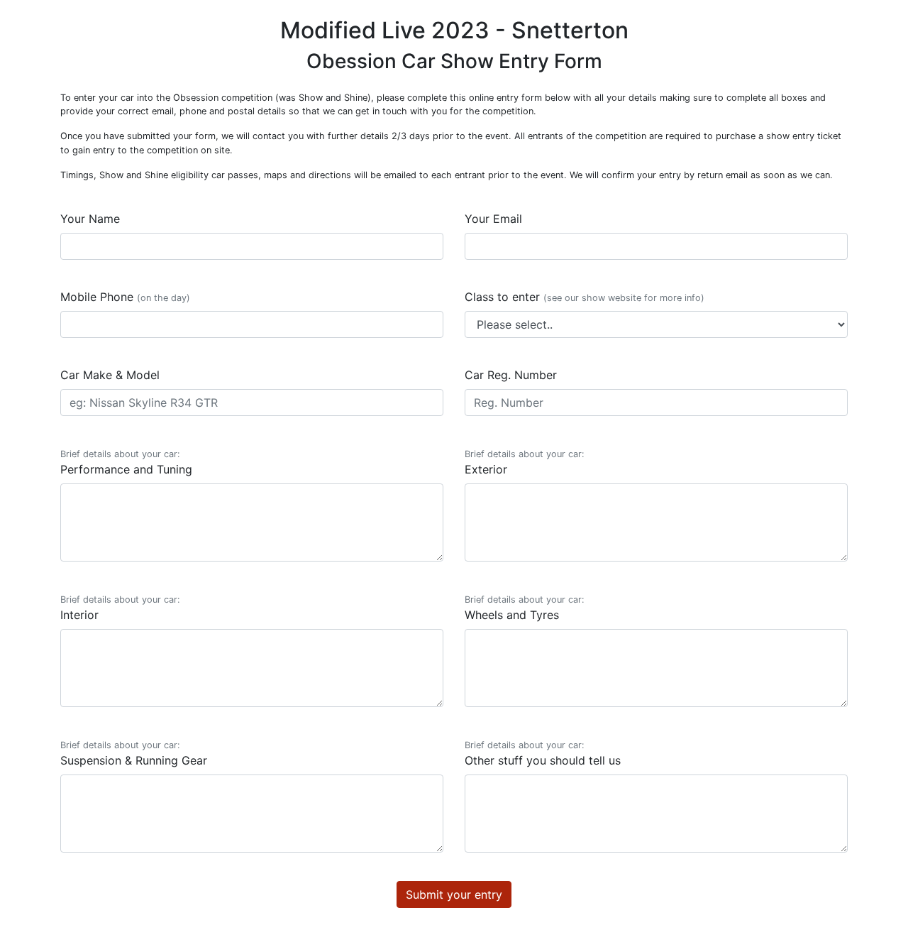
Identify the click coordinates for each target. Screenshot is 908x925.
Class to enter (584, 297)
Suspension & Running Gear (133, 753)
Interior (120, 608)
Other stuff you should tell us (543, 753)
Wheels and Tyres (525, 608)
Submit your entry (454, 894)
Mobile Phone (125, 297)
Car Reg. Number (511, 375)
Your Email (493, 219)
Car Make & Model (110, 375)
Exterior (525, 462)
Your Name (90, 219)
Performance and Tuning (126, 462)
